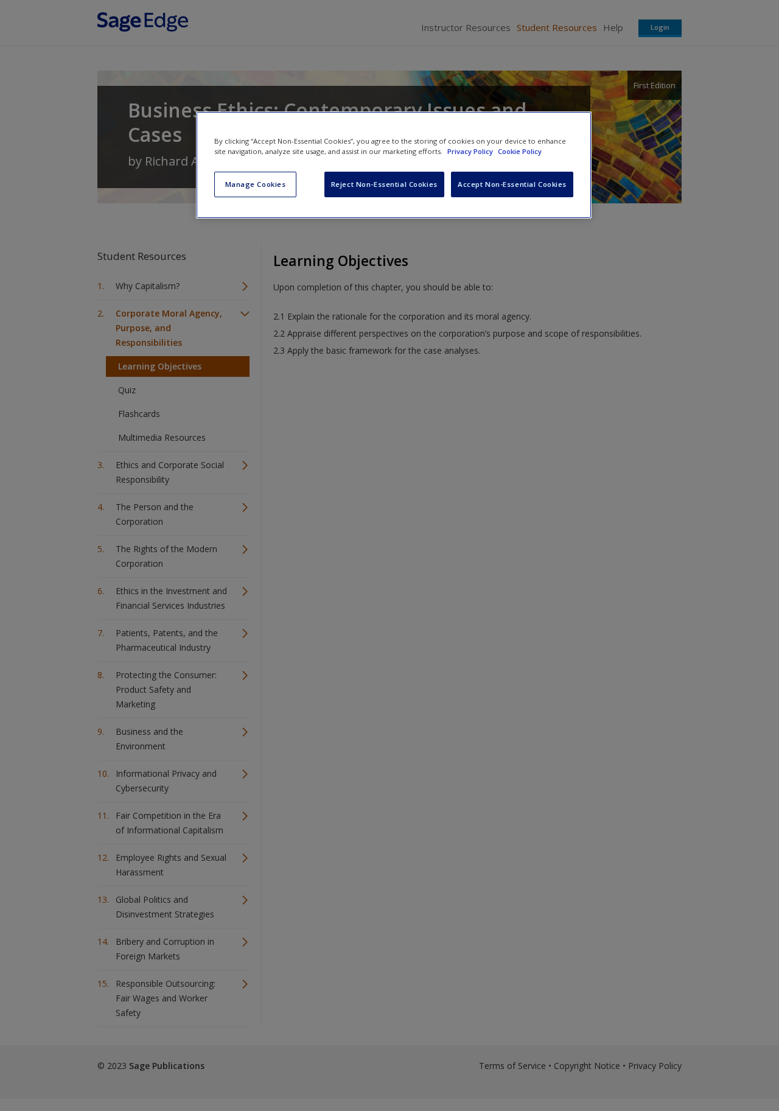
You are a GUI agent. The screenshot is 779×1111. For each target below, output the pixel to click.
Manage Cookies (255, 184)
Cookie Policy (520, 151)
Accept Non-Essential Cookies (512, 184)
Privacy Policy (471, 151)
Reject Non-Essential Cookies (384, 184)
